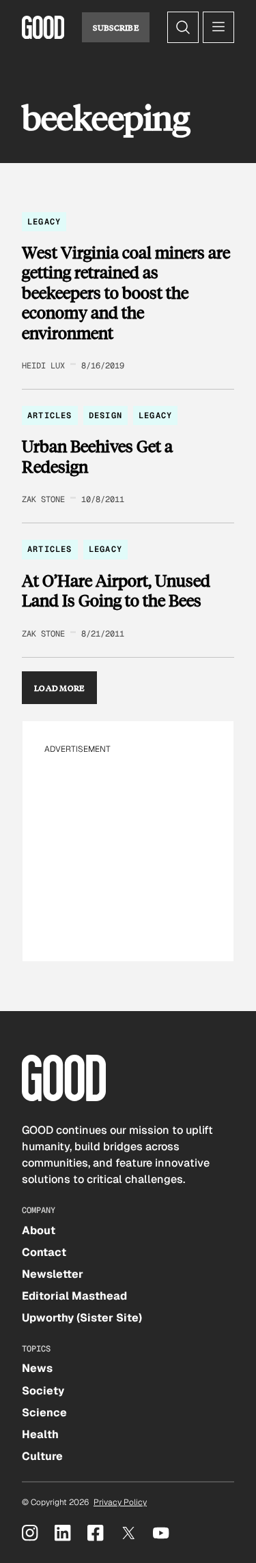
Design (105, 415)
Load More (59, 687)
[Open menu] (218, 27)
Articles (49, 415)
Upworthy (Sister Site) (82, 1318)
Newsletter (52, 1274)
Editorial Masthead (74, 1296)
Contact (44, 1252)
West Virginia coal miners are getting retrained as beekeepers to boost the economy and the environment (126, 292)
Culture (42, 1456)
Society (43, 1391)
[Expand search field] (183, 27)
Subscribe (116, 27)
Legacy (44, 221)
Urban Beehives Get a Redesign (97, 456)
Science (44, 1412)
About (38, 1230)
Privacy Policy (120, 1502)
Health (40, 1434)
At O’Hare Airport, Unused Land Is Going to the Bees (116, 590)
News (37, 1368)
